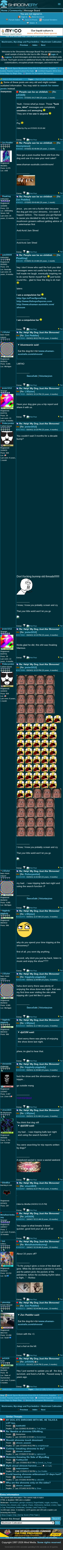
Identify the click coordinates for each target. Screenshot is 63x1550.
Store (32, 23)
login (53, 54)
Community (15, 10)
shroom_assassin (23, 1443)
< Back (37, 79)
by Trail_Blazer (40, 1428)
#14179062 (20, 635)
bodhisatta (20, 1507)
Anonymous (23, 146)
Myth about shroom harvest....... (23, 1466)
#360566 (19, 149)
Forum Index (14, 20)
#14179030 (20, 394)
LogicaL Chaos (27, 1505)
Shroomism (14, 1503)
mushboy (54, 1503)
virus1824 (30, 1186)
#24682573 (20, 1308)
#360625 (19, 202)
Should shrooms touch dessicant (24, 1440)
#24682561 (20, 1219)
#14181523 (20, 1026)
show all (59, 79)
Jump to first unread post (12, 79)
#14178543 (20, 338)
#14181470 (20, 917)
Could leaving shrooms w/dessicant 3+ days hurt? (33, 1474)
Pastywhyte (10, 1507)
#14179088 (20, 670)
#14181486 (20, 980)
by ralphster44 (40, 1454)
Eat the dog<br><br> (36, 349)
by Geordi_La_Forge (43, 1463)
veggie (47, 1503)
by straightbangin (42, 1446)
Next (43, 45)
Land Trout (37, 1507)
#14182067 (20, 1189)
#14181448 (20, 877)
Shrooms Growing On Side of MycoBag (27, 1457)
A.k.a (44, 1507)
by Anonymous (40, 1437)
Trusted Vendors (49, 20)
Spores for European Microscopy (39, 73)
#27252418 (20, 1364)
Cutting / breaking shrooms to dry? (25, 1448)
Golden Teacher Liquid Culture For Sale (17, 71)
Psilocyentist (32, 874)
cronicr (53, 1505)
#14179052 (20, 430)
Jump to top (7, 1389)
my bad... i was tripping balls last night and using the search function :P (37, 1130)
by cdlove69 (39, 1480)
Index (34, 45)
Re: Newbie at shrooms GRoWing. (24, 1431)
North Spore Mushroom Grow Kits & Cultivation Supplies (32, 68)
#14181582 (20, 1070)
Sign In (24, 17)
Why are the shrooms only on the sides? (28, 1483)
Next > (51, 79)
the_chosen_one (13, 1505)
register (8, 57)
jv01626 (20, 95)
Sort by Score (23, 1515)
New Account (38, 17)
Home (4, 10)
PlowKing (21, 258)
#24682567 (20, 1247)
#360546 (19, 98)
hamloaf (47, 1505)
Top (61, 139)
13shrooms (38, 1505)
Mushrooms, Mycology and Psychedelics (20, 42)
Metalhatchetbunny (35, 1244)
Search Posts (31, 20)
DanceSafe (32, 376)
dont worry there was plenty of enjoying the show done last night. (38, 1037)
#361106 (19, 261)
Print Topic (34, 1515)
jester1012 (30, 426)
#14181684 (20, 1116)
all (50, 1466)
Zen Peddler (22, 199)
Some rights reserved (49, 1542)
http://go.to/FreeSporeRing (31, 298)
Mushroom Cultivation (51, 42)
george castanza (26, 1503)
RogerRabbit (38, 1503)
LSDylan (29, 391)
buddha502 (21, 1426)
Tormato (28, 1507)
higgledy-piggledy (35, 977)
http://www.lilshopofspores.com (34, 301)
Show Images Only (8, 1515)
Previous (23, 45)
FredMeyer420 (22, 1460)
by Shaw (37, 1488)
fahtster (3, 1505)
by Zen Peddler (41, 1471)
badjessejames (22, 1468)
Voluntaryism (45, 376)
